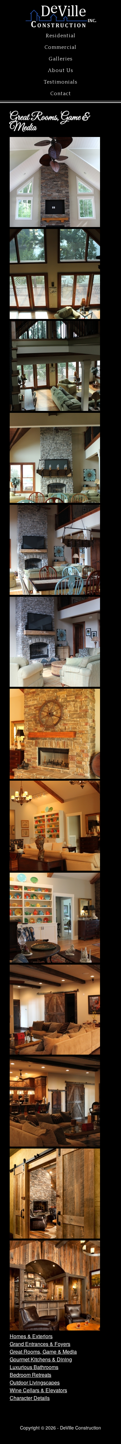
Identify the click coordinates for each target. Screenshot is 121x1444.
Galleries (61, 59)
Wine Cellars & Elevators (38, 1390)
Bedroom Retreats (30, 1374)
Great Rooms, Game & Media (43, 1351)
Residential (61, 36)
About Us (60, 70)
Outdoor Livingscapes (35, 1382)
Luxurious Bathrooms (34, 1367)
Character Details (30, 1398)
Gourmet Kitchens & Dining (41, 1359)
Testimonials (60, 82)
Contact (60, 93)
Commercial (60, 47)
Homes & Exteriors (31, 1336)
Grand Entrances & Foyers (40, 1344)
